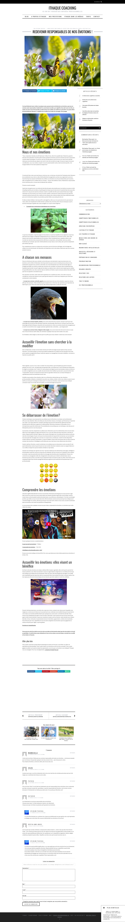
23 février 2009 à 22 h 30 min (36, 754)
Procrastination (85, 261)
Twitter (39, 671)
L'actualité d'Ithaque (86, 230)
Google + (53, 671)
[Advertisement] (48, 694)
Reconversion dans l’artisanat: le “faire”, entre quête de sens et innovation (90, 142)
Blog (27, 16)
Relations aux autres (86, 277)
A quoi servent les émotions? (29, 544)
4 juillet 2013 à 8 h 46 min (37, 842)
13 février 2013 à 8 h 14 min (37, 812)
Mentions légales (91, 915)
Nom (23, 884)
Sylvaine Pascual (88, 139)
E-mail (24, 890)
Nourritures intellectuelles (89, 248)
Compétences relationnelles (89, 222)
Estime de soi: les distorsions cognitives (31, 738)
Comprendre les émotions (28, 547)
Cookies (60, 917)
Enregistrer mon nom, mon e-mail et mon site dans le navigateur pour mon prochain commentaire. (45, 901)
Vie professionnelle (86, 285)
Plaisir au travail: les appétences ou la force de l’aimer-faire (90, 168)
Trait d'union (84, 281)
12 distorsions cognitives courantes (48, 738)
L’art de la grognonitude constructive (62, 715)
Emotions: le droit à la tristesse (35, 715)
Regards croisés (85, 269)
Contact (97, 16)
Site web (24, 895)
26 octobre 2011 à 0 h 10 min (36, 782)
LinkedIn (61, 671)
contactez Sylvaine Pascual (51, 649)
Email (67, 671)
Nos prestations (55, 16)
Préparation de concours (88, 257)
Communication (84, 214)
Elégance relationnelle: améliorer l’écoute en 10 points (66, 739)
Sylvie (30, 768)
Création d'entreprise (87, 226)
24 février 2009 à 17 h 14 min (36, 769)
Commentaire (25, 868)
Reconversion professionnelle (90, 265)
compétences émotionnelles (55, 28)
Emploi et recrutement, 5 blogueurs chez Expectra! (113, 912)
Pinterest (46, 671)
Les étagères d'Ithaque (87, 234)
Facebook (31, 671)
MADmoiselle (33, 753)
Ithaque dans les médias (73, 16)
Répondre (72, 752)
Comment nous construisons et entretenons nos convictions (41, 206)
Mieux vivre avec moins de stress (72, 28)
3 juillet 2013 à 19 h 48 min (35, 826)
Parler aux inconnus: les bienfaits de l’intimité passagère (91, 150)
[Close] (104, 908)
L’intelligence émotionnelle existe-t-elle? (32, 550)
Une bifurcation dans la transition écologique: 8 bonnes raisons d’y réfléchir (90, 112)
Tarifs (88, 16)
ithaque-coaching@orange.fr (61, 915)
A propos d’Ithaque (38, 16)
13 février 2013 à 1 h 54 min (35, 797)
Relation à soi (87, 28)
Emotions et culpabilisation (29, 625)
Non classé (83, 244)
